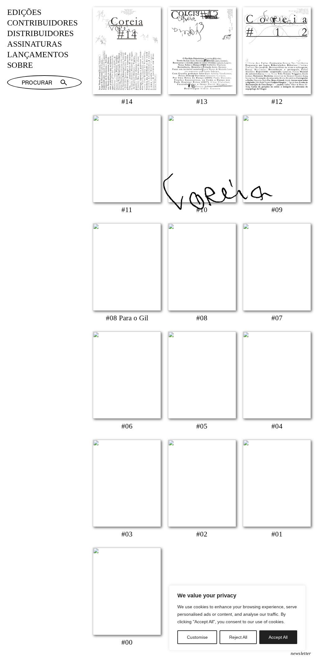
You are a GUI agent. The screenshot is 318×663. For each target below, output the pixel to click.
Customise (197, 637)
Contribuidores (42, 22)
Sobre (20, 65)
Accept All (278, 637)
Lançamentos (37, 54)
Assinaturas (34, 44)
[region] (237, 618)
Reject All (238, 637)
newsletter (301, 653)
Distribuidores (40, 33)
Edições (24, 12)
